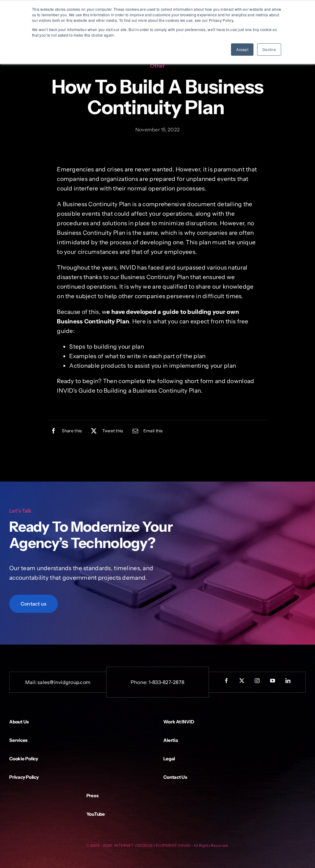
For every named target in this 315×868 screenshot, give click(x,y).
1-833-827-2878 (166, 682)
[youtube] (272, 681)
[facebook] (226, 681)
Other (157, 66)
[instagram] (257, 681)
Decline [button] (269, 49)
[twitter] (242, 681)
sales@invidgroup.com (64, 682)
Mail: (31, 682)
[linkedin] (288, 681)
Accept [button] (242, 49)
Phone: (140, 682)
